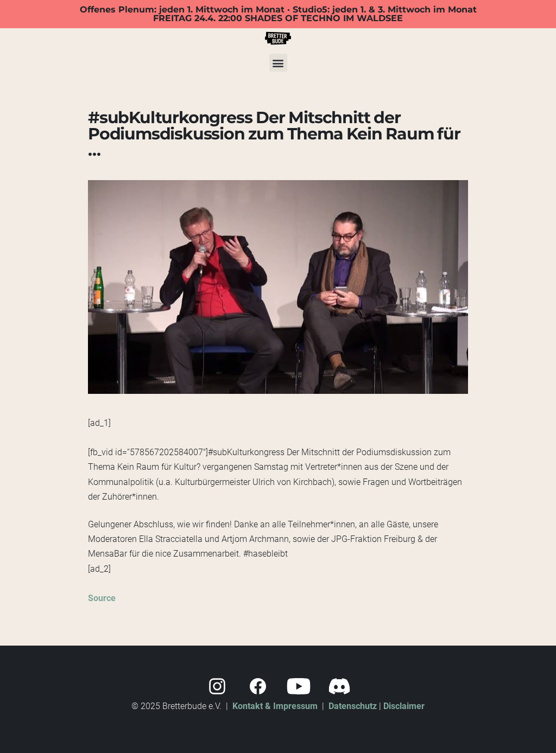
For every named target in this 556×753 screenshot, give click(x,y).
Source (102, 598)
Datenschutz (352, 706)
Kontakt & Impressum (275, 706)
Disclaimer (404, 706)
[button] (278, 63)
